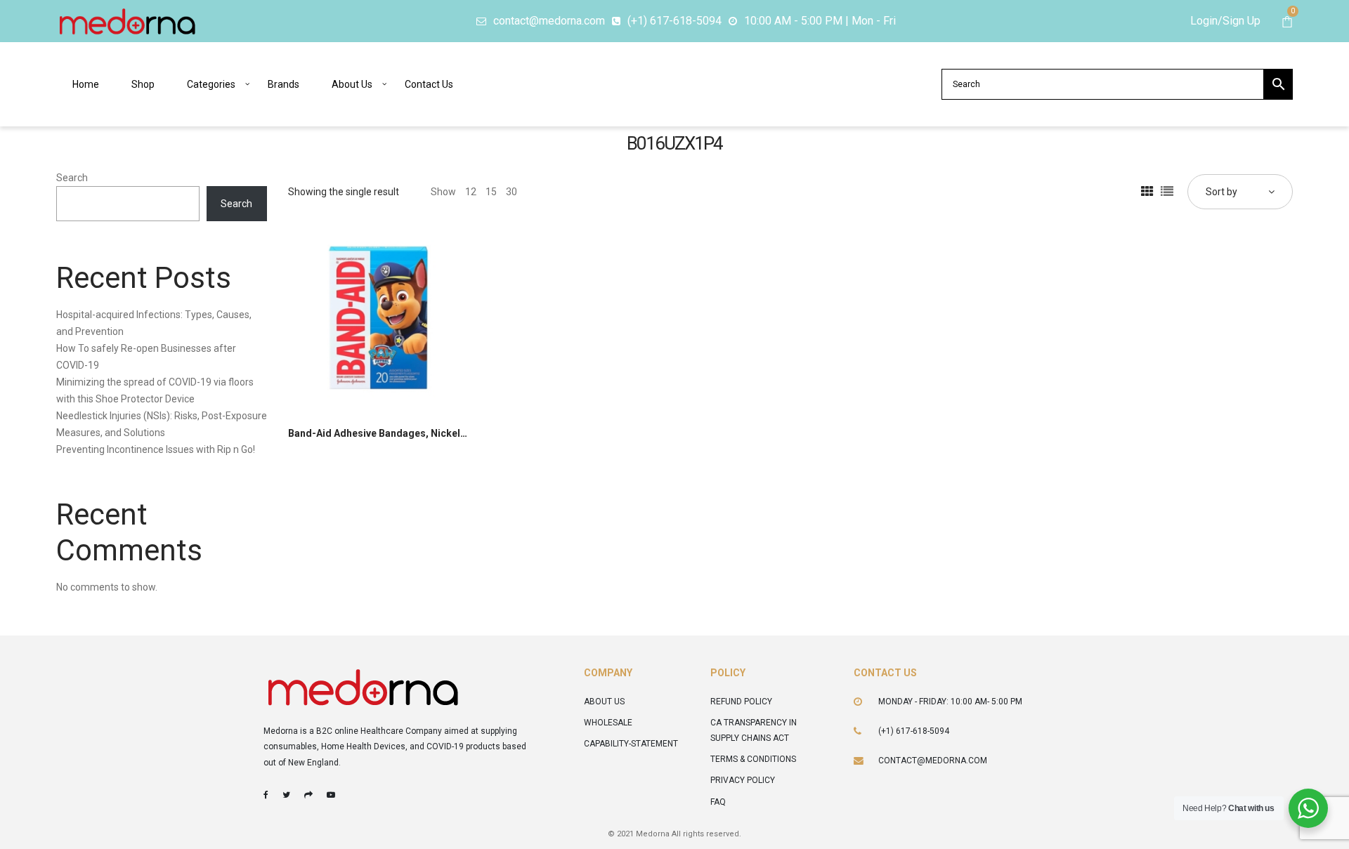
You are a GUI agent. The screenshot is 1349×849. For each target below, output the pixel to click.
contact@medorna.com (932, 760)
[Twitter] (286, 795)
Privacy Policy (742, 780)
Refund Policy (741, 701)
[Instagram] (308, 795)
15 (491, 191)
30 (511, 191)
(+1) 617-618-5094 (913, 731)
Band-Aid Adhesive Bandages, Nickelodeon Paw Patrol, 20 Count (439, 433)
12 (470, 191)
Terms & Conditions (753, 759)
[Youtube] (331, 795)
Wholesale (608, 723)
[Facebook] (265, 795)
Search (72, 177)
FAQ (718, 802)
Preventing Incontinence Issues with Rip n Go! (155, 449)
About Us (604, 701)
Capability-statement (631, 744)
